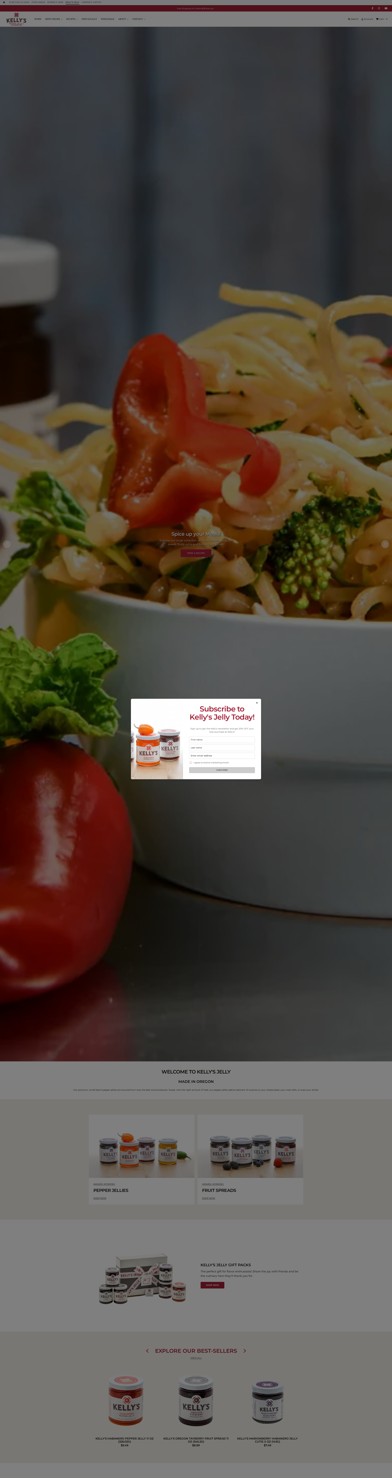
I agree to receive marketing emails (211, 762)
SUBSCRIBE (222, 770)
